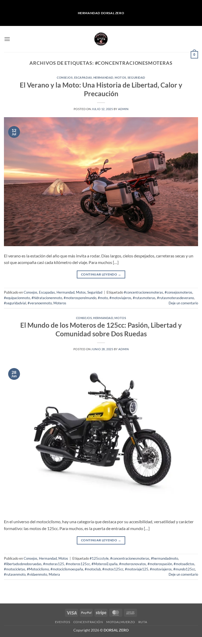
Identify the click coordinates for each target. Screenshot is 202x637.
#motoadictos (184, 564)
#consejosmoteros (178, 292)
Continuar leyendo (101, 274)
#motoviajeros (120, 298)
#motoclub (93, 569)
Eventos (62, 622)
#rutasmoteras (144, 298)
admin (123, 109)
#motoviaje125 (136, 569)
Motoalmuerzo (120, 622)
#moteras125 (53, 564)
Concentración (88, 622)
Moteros (59, 303)
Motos (120, 77)
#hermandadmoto (164, 558)
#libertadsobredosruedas (23, 564)
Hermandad (103, 77)
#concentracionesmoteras (143, 292)
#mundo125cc (184, 569)
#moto (103, 298)
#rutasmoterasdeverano (175, 298)
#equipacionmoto (17, 298)
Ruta (142, 622)
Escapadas (83, 77)
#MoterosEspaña (105, 564)
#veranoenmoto (40, 303)
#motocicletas (14, 569)
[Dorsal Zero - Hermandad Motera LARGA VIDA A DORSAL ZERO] (101, 39)
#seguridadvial (15, 303)
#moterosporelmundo (80, 298)
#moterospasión (160, 564)
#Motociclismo (38, 569)
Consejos (65, 77)
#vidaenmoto (37, 574)
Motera (54, 574)
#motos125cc (112, 569)
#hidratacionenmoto (47, 298)
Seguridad (136, 77)
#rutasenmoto (15, 574)
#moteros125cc (78, 564)
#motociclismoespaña (66, 569)
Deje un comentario (183, 303)
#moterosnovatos (132, 564)
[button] (7, 39)
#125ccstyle (99, 558)
